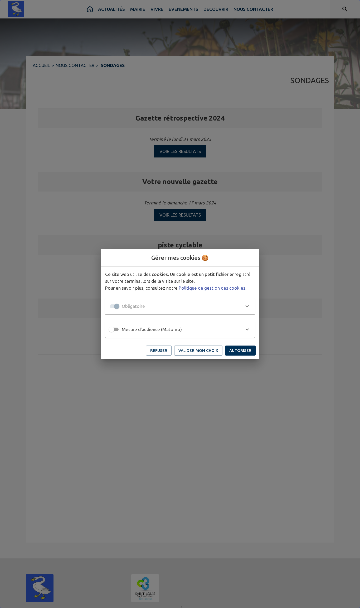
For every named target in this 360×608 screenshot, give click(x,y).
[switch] (111, 329)
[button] (180, 306)
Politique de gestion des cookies (212, 287)
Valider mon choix (198, 350)
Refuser (158, 350)
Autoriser (240, 350)
